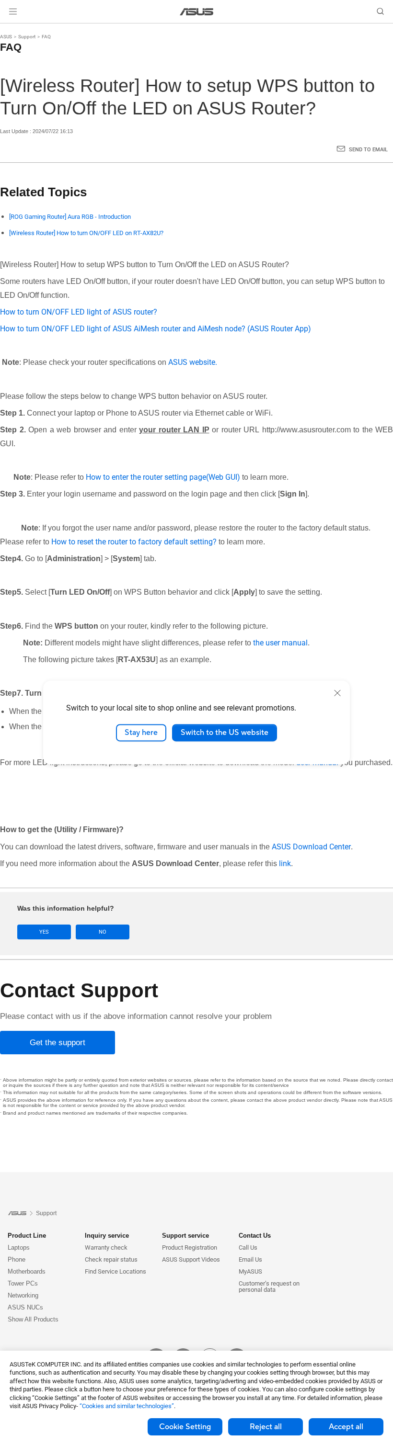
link (285, 863)
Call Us (248, 1247)
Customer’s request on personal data (269, 1286)
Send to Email (368, 150)
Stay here (141, 732)
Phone (16, 1259)
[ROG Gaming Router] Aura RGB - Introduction (70, 216)
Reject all (266, 1427)
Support (26, 36)
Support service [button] (185, 1235)
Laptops (19, 1247)
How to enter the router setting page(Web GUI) (163, 477)
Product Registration (189, 1247)
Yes (44, 932)
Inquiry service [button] (107, 1235)
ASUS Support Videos (191, 1259)
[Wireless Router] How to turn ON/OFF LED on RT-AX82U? (86, 233)
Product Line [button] (27, 1235)
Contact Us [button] (255, 1235)
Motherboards (27, 1271)
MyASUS (250, 1271)
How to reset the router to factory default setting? (134, 541)
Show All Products (33, 1319)
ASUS (6, 36)
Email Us (250, 1259)
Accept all (346, 1427)
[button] (13, 11)
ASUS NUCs (25, 1307)
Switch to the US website (224, 732)
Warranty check (106, 1247)
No (102, 932)
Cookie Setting (185, 1427)
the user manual (280, 642)
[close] (337, 693)
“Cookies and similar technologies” (127, 1406)
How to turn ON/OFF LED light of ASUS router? (79, 311)
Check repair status (111, 1259)
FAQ (46, 36)
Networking (23, 1295)
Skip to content (11, 29)
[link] (197, 11)
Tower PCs (23, 1283)
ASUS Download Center (311, 846)
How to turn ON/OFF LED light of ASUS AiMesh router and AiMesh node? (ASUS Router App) (155, 328)
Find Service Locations (115, 1271)
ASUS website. (192, 362)
